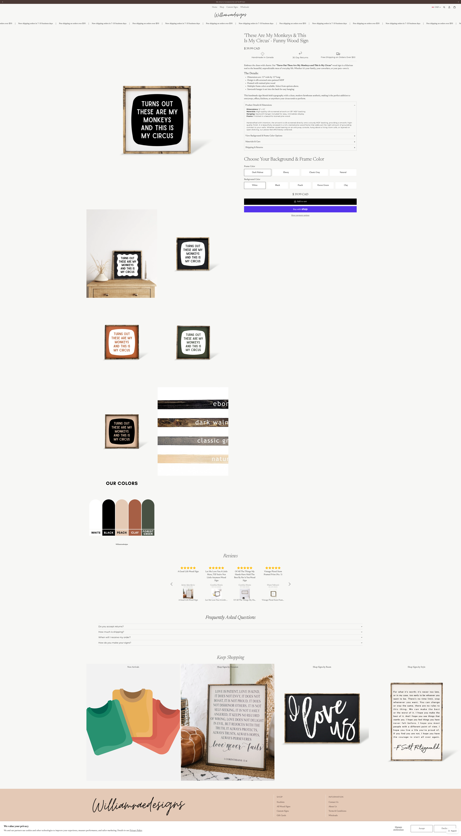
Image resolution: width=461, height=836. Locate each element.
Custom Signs (283, 811)
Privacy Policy (136, 831)
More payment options (300, 215)
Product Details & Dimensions (258, 105)
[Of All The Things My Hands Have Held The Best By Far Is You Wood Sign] (216, 594)
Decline (445, 828)
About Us (333, 807)
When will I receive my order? (114, 637)
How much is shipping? (111, 632)
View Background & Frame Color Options (263, 136)
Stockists (280, 802)
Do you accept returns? (111, 626)
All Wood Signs (283, 807)
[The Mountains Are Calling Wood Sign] (273, 594)
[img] (188, 568)
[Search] (444, 7)
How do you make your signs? (114, 642)
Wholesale (333, 815)
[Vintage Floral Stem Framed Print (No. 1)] (245, 594)
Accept (422, 828)
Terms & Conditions (337, 811)
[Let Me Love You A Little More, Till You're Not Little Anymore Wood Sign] (188, 594)
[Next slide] (372, 722)
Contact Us (333, 802)
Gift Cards (281, 815)
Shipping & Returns (254, 148)
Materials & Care (252, 142)
